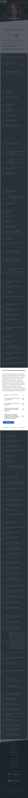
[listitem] (14, 395)
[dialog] (14, 399)
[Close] (25, 370)
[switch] (22, 399)
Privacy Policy (22, 427)
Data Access (14, 427)
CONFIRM (8, 422)
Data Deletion (6, 427)
